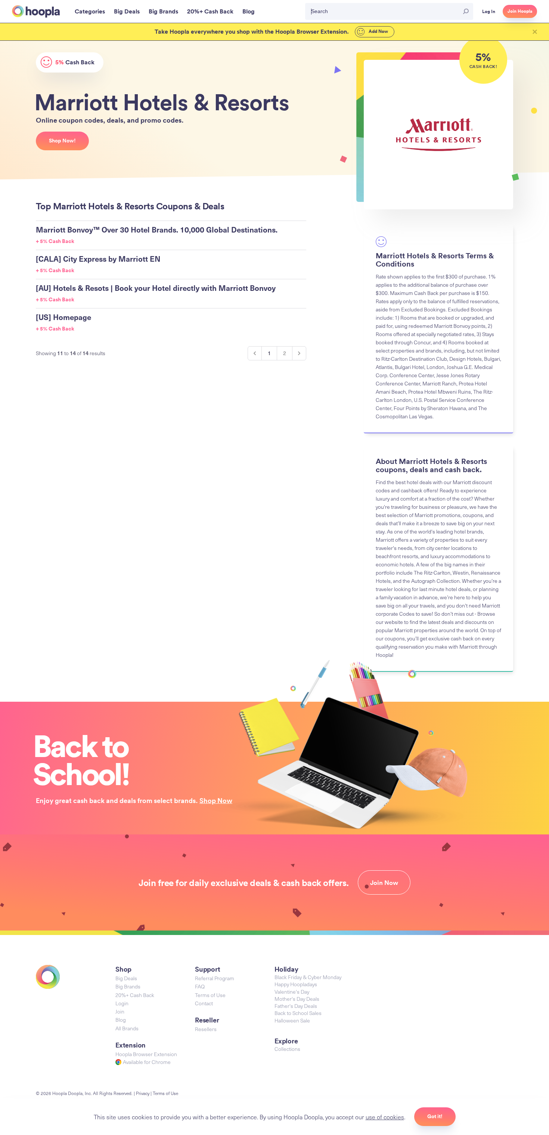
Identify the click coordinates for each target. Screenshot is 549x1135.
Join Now (384, 883)
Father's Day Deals (295, 1005)
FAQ (200, 986)
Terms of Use (210, 995)
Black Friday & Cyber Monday (307, 977)
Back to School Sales (298, 1012)
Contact (204, 1003)
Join (119, 1011)
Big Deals (126, 978)
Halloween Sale (292, 1020)
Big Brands (127, 986)
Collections (287, 1048)
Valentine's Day (291, 991)
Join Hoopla (520, 11)
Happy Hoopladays (295, 984)
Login (121, 1003)
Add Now (377, 31)
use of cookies (385, 1116)
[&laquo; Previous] (255, 353)
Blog (120, 1020)
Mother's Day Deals (296, 998)
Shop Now (215, 800)
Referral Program (214, 978)
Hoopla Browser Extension (146, 1054)
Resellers (206, 1029)
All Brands (127, 1028)
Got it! (435, 1116)
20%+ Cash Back (134, 995)
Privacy (142, 1093)
